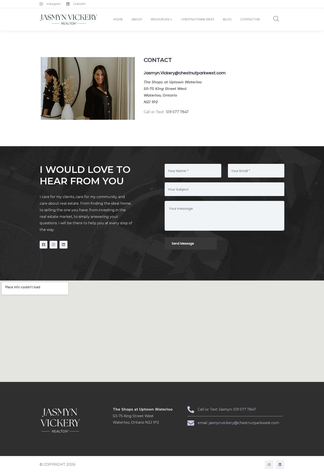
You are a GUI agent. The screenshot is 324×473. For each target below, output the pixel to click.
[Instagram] (53, 245)
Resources (160, 19)
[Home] (69, 19)
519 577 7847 (178, 112)
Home (118, 19)
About (137, 19)
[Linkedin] (63, 245)
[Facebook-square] (43, 245)
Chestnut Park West (197, 19)
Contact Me (250, 19)
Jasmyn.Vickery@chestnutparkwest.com (185, 73)
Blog (227, 19)
